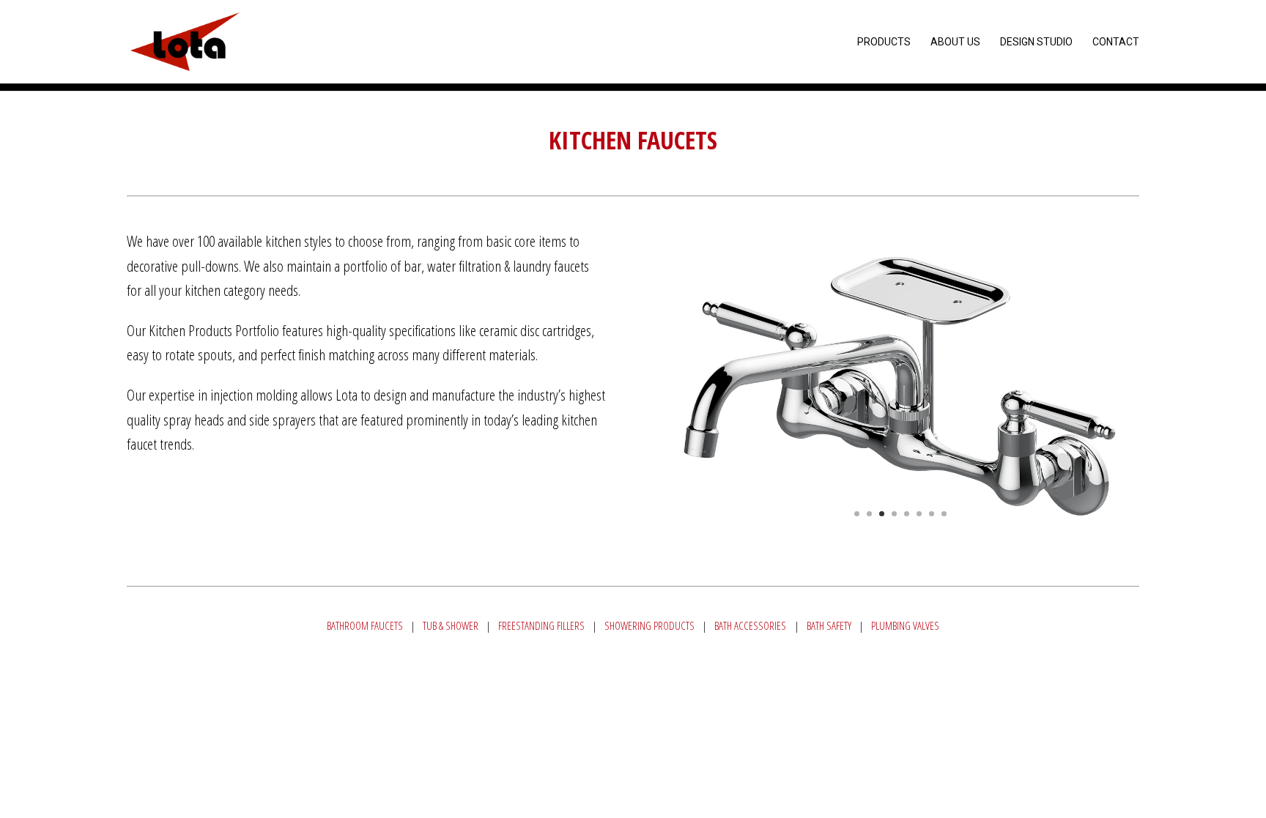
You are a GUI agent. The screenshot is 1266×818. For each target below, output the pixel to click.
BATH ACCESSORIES (750, 625)
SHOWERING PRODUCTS (649, 625)
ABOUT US (955, 42)
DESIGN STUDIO (1036, 42)
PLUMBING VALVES (905, 625)
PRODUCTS (884, 42)
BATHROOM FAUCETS (365, 625)
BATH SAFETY (829, 625)
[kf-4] (900, 548)
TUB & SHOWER (450, 625)
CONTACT (1115, 42)
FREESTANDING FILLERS (541, 625)
